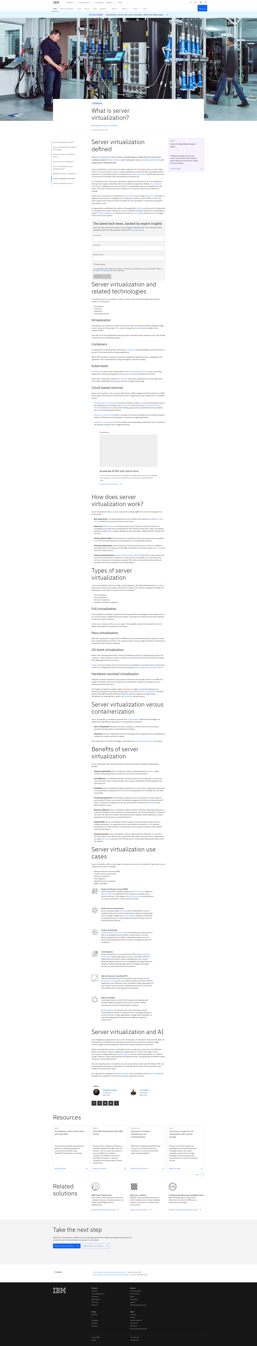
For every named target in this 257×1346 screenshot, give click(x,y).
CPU (116, 328)
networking (139, 328)
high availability (126, 696)
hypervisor (110, 526)
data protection (106, 894)
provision (124, 405)
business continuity (133, 896)
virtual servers (113, 159)
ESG (150, 824)
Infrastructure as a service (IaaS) (106, 403)
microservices (122, 379)
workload (160, 585)
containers (131, 350)
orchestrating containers (137, 371)
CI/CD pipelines (129, 916)
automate (151, 803)
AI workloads (123, 1073)
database (97, 560)
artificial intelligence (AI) (106, 213)
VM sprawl (123, 1054)
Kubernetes (96, 371)
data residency (108, 1010)
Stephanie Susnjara (101, 125)
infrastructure (141, 174)
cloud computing (130, 196)
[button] (200, 2)
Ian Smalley (113, 125)
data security (106, 839)
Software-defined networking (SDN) (127, 555)
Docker (94, 665)
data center (150, 196)
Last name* (96, 245)
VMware (110, 531)
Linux (158, 548)
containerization (133, 719)
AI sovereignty (156, 1073)
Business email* (98, 255)
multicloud (141, 208)
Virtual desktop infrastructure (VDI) (114, 932)
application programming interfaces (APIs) (147, 667)
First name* (97, 235)
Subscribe (98, 276)
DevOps (97, 667)
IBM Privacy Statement (135, 230)
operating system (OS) (150, 159)
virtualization (103, 157)
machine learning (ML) (147, 691)
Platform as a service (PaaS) (104, 415)
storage (143, 403)
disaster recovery (138, 891)
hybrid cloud (129, 374)
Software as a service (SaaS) (104, 422)
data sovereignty (137, 213)
